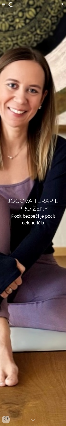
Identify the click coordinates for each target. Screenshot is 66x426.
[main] (33, 213)
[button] (4, 4)
